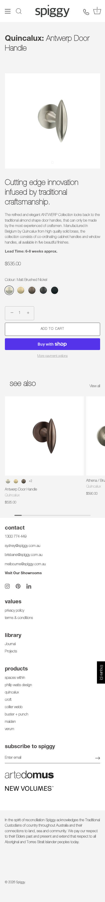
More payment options (52, 356)
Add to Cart (52, 329)
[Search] (18, 12)
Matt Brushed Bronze (32, 290)
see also (23, 384)
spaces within (15, 678)
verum (9, 729)
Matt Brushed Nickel (9, 290)
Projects (11, 651)
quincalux (12, 692)
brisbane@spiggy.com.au (23, 555)
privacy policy (14, 611)
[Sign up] (97, 758)
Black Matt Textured (54, 290)
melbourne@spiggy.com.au (25, 564)
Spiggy (20, 882)
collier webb (13, 707)
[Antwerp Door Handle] (44, 435)
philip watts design (18, 685)
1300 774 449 (15, 537)
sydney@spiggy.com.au (22, 546)
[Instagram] (7, 586)
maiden (10, 722)
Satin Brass (20, 290)
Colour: (26, 280)
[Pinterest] (18, 586)
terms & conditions (19, 618)
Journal (10, 644)
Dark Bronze (43, 290)
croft (8, 700)
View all (95, 386)
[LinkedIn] (28, 586)
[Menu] (7, 11)
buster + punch (16, 714)
